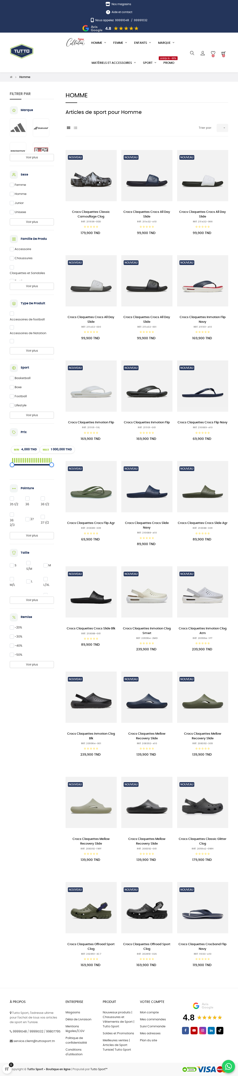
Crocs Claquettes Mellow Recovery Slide (146, 736)
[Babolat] (43, 128)
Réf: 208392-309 (202, 743)
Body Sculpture (41, 151)
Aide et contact (122, 12)
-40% (18, 645)
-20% (18, 627)
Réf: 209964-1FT (203, 638)
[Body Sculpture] (43, 151)
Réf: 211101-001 (147, 427)
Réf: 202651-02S (147, 954)
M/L (12, 585)
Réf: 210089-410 (203, 427)
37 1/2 (45, 522)
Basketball (22, 378)
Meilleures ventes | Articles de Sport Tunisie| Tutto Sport (117, 1045)
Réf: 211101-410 (203, 327)
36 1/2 (45, 504)
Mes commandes (153, 1019)
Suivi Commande (152, 1026)
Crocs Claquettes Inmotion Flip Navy (203, 319)
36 (27, 504)
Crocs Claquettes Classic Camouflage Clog (91, 214)
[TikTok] (219, 1030)
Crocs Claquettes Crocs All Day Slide (146, 214)
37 (32, 519)
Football (21, 396)
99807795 (53, 1031)
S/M (29, 568)
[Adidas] (20, 128)
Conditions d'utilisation (74, 1052)
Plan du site (148, 1040)
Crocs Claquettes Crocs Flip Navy (203, 422)
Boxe (18, 387)
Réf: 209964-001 (91, 743)
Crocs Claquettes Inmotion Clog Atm (203, 631)
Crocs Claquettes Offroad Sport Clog (91, 946)
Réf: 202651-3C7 (91, 954)
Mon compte (149, 1012)
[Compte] (202, 53)
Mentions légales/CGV (75, 1029)
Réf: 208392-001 (147, 849)
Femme (20, 185)
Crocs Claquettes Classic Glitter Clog (202, 841)
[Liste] (75, 128)
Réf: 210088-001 (91, 633)
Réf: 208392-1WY (91, 849)
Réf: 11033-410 (203, 954)
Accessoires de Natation (28, 333)
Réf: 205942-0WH (203, 849)
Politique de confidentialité (76, 1040)
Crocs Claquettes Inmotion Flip (91, 422)
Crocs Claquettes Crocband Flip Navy (202, 946)
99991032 (140, 20)
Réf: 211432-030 (91, 327)
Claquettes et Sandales (27, 273)
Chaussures (24, 258)
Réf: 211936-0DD (91, 222)
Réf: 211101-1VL (91, 427)
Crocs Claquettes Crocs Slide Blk (91, 628)
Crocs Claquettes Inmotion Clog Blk (91, 736)
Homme (20, 194)
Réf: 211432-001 (147, 327)
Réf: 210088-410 (147, 533)
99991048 (122, 20)
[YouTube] (194, 1030)
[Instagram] (202, 1030)
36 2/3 (12, 523)
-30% (18, 636)
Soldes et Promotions (118, 1033)
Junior (19, 203)
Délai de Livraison (78, 1019)
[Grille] (68, 128)
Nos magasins (121, 4)
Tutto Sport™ (98, 1069)
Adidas (18, 127)
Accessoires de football (27, 319)
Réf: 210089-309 (91, 528)
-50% (18, 654)
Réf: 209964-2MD (147, 638)
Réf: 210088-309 (203, 528)
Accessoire (23, 249)
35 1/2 (14, 504)
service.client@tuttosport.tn (34, 1041)
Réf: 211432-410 (147, 222)
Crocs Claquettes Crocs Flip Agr (91, 523)
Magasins (73, 1012)
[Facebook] (185, 1030)
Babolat (41, 127)
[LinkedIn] (211, 1030)
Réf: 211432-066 (203, 222)
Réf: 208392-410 (147, 743)
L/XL (46, 585)
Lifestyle (20, 405)
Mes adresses (150, 1033)
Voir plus (32, 157)
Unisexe (20, 212)
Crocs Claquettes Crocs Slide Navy (147, 525)
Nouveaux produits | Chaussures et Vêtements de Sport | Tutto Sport (118, 1019)
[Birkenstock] (20, 151)
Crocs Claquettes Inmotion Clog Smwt (147, 631)
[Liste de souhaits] (108, 152)
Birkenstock (18, 151)
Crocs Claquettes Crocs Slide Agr (203, 523)
